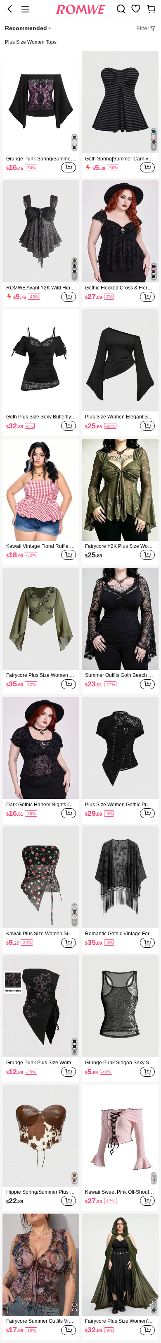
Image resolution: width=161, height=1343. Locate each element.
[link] (121, 9)
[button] (10, 9)
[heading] (80, 42)
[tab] (146, 28)
